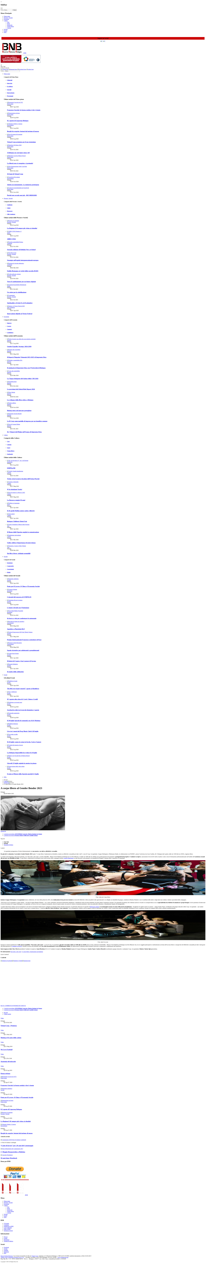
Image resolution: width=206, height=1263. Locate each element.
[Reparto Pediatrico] (12, 664)
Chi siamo (6, 1223)
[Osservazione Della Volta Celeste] (15, 766)
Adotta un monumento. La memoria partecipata (23, 185)
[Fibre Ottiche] (11, 392)
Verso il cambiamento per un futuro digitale (21, 281)
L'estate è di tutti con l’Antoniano (18, 608)
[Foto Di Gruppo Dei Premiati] (14, 134)
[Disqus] (103, 983)
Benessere (9, 211)
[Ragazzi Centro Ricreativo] (14, 642)
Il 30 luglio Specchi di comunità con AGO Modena (23, 720)
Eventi (5, 30)
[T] (104, 41)
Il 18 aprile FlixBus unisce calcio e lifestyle (21, 511)
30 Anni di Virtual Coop (15, 174)
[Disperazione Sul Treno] (13, 113)
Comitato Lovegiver (17, 946)
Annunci (9, 329)
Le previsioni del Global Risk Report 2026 (21, 389)
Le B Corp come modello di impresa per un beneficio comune (27, 421)
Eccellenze (10, 86)
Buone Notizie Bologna (7, 1256)
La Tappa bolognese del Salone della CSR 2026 (22, 378)
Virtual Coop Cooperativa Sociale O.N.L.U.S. (12, 1257)
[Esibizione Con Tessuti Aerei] (14, 702)
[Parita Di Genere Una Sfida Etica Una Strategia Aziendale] (21, 339)
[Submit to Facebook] (6, 960)
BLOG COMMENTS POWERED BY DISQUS (13, 1005)
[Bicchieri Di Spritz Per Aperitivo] (15, 621)
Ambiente (9, 204)
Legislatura (10, 332)
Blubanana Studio (94, 906)
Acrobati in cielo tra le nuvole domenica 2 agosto (23, 710)
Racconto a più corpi (16, 951)
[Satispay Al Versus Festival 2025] (16, 306)
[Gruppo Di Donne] (12, 589)
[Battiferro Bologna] (12, 723)
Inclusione (10, 563)
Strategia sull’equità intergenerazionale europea (22, 260)
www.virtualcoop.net (63, 1257)
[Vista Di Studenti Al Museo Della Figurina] (18, 524)
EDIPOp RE (11, 468)
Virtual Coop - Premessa (9, 1025)
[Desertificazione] (12, 381)
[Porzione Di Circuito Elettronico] (15, 263)
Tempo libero (10, 26)
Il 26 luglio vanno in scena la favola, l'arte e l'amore (24, 742)
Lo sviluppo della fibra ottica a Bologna (20, 400)
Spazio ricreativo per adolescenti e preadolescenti (23, 650)
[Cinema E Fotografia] (12, 482)
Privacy (6, 1237)
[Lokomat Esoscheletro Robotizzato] (16, 284)
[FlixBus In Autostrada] (13, 503)
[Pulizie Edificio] (11, 403)
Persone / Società (8, 17)
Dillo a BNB (7, 1229)
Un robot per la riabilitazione (16, 292)
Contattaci (6, 1225)
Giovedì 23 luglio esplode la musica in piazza (21, 763)
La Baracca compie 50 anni (16, 500)
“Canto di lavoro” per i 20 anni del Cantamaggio (17, 1145)
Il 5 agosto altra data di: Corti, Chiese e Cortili (22, 699)
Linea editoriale (8, 1227)
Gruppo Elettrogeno (68, 858)
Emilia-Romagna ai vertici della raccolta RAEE (22, 271)
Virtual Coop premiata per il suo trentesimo (21, 142)
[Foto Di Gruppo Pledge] (13, 424)
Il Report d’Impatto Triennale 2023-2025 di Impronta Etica (26, 357)
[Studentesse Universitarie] (14, 535)
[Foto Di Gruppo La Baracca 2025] (16, 492)
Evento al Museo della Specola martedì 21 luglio (23, 774)
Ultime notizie (7, 1014)
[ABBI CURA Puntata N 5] (14, 231)
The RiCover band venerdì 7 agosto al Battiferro (23, 688)
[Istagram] (26, 960)
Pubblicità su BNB (8, 1226)
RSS (5, 1253)
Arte (8, 22)
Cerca (2, 10)
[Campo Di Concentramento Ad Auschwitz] (18, 187)
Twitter (5, 1249)
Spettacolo (9, 25)
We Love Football (6, 1049)
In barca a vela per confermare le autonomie (21, 618)
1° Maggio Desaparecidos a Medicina (13, 1152)
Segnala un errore (8, 1230)
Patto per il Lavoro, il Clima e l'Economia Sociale (23, 586)
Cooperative (10, 566)
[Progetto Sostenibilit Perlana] (15, 242)
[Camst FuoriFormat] (13, 653)
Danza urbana (5, 1073)
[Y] (5, 69)
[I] (13, 69)
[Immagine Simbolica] (13, 579)
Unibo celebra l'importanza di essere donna (21, 543)
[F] (101, 41)
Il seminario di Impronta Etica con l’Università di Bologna (26, 368)
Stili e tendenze (11, 214)
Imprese (9, 323)
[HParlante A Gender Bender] (33, 830)
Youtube (6, 1250)
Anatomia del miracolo (8, 1061)
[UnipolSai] (21, 62)
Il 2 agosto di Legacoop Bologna (17, 120)
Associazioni (10, 569)
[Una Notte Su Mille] (12, 734)
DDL (5, 32)
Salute (8, 208)
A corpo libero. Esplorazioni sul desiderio (32, 951)
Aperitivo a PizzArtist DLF (16, 629)
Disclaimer (6, 1239)
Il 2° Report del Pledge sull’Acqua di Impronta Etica (24, 432)
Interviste (9, 83)
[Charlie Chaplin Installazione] (15, 471)
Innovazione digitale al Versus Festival (19, 313)
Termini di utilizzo (8, 1241)
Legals (5, 1238)
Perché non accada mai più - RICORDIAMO (22, 195)
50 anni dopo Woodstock (9, 1158)
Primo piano (7, 16)
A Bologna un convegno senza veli (18, 153)
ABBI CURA (11, 239)
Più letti (6, 1012)
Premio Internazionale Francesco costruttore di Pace (24, 640)
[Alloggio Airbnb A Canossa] (14, 123)
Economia (6, 19)
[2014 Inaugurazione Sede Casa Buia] (17, 166)
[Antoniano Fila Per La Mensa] (14, 600)
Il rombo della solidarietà (15, 672)
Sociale (6, 29)
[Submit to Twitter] (17, 960)
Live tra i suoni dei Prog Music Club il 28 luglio (22, 731)
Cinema (9, 28)
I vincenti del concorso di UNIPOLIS (19, 597)
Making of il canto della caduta (11, 1037)
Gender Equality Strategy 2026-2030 (19, 346)
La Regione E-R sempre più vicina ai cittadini (22, 228)
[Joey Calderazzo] (12, 691)
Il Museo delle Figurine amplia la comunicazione (23, 532)
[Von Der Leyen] (11, 252)
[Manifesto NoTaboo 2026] (14, 145)
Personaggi (10, 96)
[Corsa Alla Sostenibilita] (13, 371)
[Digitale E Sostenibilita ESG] (14, 360)
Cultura (6, 20)
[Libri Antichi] (11, 514)
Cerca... (3, 71)
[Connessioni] (11, 295)
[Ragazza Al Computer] (13, 220)
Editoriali (9, 80)
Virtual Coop (34, 1256)
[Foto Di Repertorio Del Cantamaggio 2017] (12, 1148)
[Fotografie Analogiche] (13, 713)
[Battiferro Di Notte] (12, 681)
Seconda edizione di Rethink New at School (21, 249)
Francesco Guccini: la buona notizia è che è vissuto (23, 110)
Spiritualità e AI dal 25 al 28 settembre (19, 303)
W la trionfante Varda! (14, 489)
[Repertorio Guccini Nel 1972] (15, 102)
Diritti (8, 572)
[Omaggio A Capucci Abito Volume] (16, 546)
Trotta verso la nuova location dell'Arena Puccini (23, 479)
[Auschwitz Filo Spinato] (13, 177)
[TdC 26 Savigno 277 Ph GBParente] (17, 460)
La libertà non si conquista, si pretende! (20, 163)
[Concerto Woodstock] (7, 1155)
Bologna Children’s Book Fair (17, 521)
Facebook (6, 1247)
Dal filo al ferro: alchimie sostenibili (18, 553)
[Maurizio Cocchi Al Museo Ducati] (16, 155)
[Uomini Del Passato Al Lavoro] (15, 745)
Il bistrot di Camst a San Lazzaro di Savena (21, 661)
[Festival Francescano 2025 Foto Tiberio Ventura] (19, 632)
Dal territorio (10, 93)
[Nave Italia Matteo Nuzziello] (15, 610)
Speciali (9, 89)
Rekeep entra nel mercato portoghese (19, 410)
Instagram (6, 1251)
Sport (8, 23)
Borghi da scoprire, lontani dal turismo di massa (23, 131)
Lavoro (9, 326)
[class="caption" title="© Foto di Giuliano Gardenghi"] (13, 1139)
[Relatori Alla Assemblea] (13, 349)
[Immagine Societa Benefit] (14, 413)
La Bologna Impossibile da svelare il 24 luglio (22, 752)
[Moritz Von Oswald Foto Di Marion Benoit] (18, 755)
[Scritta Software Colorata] (14, 274)
